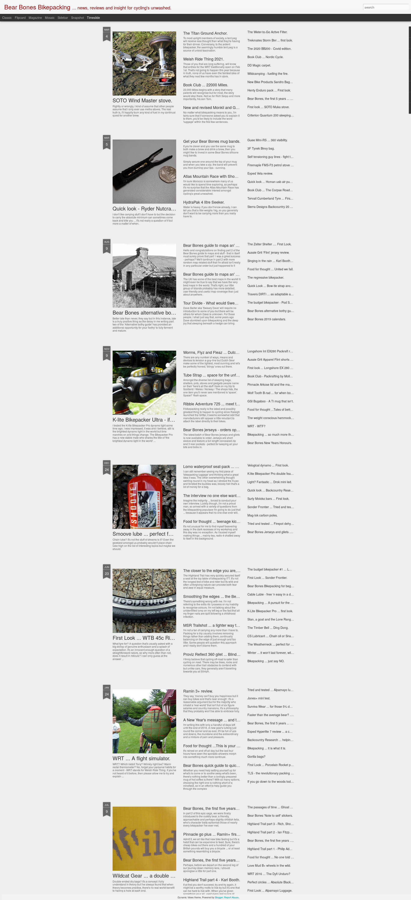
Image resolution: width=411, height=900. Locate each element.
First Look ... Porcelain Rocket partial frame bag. (280, 765)
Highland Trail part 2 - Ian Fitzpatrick (272, 832)
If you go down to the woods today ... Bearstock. (280, 781)
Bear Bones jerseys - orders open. (212, 429)
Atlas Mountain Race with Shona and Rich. (219, 176)
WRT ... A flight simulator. (141, 758)
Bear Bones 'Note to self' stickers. (270, 815)
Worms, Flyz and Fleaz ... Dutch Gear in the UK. (224, 352)
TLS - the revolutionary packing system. (274, 773)
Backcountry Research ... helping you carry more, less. (284, 740)
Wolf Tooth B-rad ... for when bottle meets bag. (279, 393)
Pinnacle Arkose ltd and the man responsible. (278, 384)
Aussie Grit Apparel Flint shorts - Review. (275, 359)
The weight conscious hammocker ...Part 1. (276, 418)
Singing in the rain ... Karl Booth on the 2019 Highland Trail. (287, 261)
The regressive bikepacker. (265, 277)
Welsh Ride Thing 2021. (203, 59)
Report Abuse (231, 897)
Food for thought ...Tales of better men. (274, 409)
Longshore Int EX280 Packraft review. (272, 351)
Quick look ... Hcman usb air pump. (271, 181)
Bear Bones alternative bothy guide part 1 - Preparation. (285, 311)
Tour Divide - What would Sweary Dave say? (221, 303)
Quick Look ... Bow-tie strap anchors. (272, 286)
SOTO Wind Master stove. (142, 100)
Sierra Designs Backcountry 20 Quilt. (272, 206)
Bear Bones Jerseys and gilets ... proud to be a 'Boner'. (284, 532)
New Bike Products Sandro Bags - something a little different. (288, 82)
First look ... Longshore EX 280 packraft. (274, 368)
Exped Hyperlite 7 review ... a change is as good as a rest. (286, 731)
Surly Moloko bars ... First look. (268, 498)
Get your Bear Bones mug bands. (211, 141)
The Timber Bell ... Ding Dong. (268, 627)
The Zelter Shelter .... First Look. (269, 244)
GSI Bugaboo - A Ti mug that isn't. (270, 401)
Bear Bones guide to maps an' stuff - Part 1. (220, 274)
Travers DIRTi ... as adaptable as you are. (275, 294)
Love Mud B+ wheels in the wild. (269, 865)
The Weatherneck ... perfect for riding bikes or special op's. (287, 644)
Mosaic (50, 17)
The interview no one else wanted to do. (217, 495)
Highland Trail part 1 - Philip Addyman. (273, 849)
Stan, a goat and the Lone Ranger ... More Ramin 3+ (283, 619)
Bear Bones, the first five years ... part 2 (217, 860)
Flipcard (20, 17)
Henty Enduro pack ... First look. (269, 90)
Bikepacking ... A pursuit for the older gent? (276, 602)
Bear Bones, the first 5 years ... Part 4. (273, 723)
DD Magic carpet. (259, 65)
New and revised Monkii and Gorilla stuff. (218, 107)
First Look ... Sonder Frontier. (267, 577)
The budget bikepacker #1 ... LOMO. (272, 569)
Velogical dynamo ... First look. (268, 465)
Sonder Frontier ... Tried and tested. (271, 507)
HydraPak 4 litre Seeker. (204, 202)
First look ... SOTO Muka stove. (268, 107)
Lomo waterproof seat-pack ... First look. (217, 466)
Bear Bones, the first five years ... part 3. (217, 808)
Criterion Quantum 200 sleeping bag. (272, 115)
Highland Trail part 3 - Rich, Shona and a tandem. (281, 824)
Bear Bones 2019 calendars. (266, 319)
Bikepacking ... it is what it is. (266, 748)
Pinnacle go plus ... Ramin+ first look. (215, 834)
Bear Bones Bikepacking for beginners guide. (277, 586)
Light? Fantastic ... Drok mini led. (269, 482)
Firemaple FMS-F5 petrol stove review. (273, 165)
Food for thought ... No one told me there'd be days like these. (289, 857)
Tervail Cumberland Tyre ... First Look (273, 198)
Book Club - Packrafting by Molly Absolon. (275, 376)
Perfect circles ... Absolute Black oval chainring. (279, 882)
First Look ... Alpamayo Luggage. (269, 890)
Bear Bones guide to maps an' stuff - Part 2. (220, 245)
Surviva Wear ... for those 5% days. (271, 706)
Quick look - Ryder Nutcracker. (147, 208)
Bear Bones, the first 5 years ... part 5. (273, 98)
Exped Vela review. (260, 173)
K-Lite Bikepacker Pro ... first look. (270, 611)
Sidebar (63, 17)
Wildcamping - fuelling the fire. (267, 73)
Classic (7, 17)
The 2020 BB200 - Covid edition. (269, 48)
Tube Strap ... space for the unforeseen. (217, 375)
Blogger (219, 897)
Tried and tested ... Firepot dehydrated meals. (278, 523)
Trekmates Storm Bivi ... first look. (270, 40)
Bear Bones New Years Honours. (269, 443)
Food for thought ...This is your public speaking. (223, 745)
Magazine (35, 17)
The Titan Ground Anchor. (205, 33)
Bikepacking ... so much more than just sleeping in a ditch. (286, 434)
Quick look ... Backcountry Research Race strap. (280, 490)
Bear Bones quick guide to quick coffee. (217, 765)
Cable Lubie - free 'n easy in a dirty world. (275, 594)
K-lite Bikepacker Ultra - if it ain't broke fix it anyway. (171, 419)
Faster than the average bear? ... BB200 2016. (279, 715)
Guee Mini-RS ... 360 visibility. (267, 140)
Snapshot (77, 17)
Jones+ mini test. (258, 698)
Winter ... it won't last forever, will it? (271, 652)
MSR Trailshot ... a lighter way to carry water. (221, 625)
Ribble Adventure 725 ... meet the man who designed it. (230, 403)
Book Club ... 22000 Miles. (205, 84)
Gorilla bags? (256, 756)
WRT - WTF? (256, 426)
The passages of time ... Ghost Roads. (273, 807)
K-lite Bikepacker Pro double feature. (272, 473)
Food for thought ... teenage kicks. (212, 521)
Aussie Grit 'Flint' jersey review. (268, 252)
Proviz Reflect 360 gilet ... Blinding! (213, 654)
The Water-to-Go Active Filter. (267, 32)
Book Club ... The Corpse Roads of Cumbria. (277, 190)
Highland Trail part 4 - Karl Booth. (211, 879)
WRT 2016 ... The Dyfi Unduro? (268, 874)
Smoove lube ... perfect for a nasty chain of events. (170, 533)
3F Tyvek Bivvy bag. (261, 148)
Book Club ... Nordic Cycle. (265, 57)
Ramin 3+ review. (198, 691)
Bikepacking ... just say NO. (265, 661)
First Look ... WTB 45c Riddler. (147, 637)
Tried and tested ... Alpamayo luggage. (273, 690)
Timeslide (93, 17)
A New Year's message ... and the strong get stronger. (229, 719)
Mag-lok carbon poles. (262, 515)
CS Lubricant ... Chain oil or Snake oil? (273, 636)
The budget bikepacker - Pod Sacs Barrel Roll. (278, 302)
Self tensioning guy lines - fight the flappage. (277, 156)
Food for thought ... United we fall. (270, 269)
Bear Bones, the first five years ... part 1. (274, 840)
